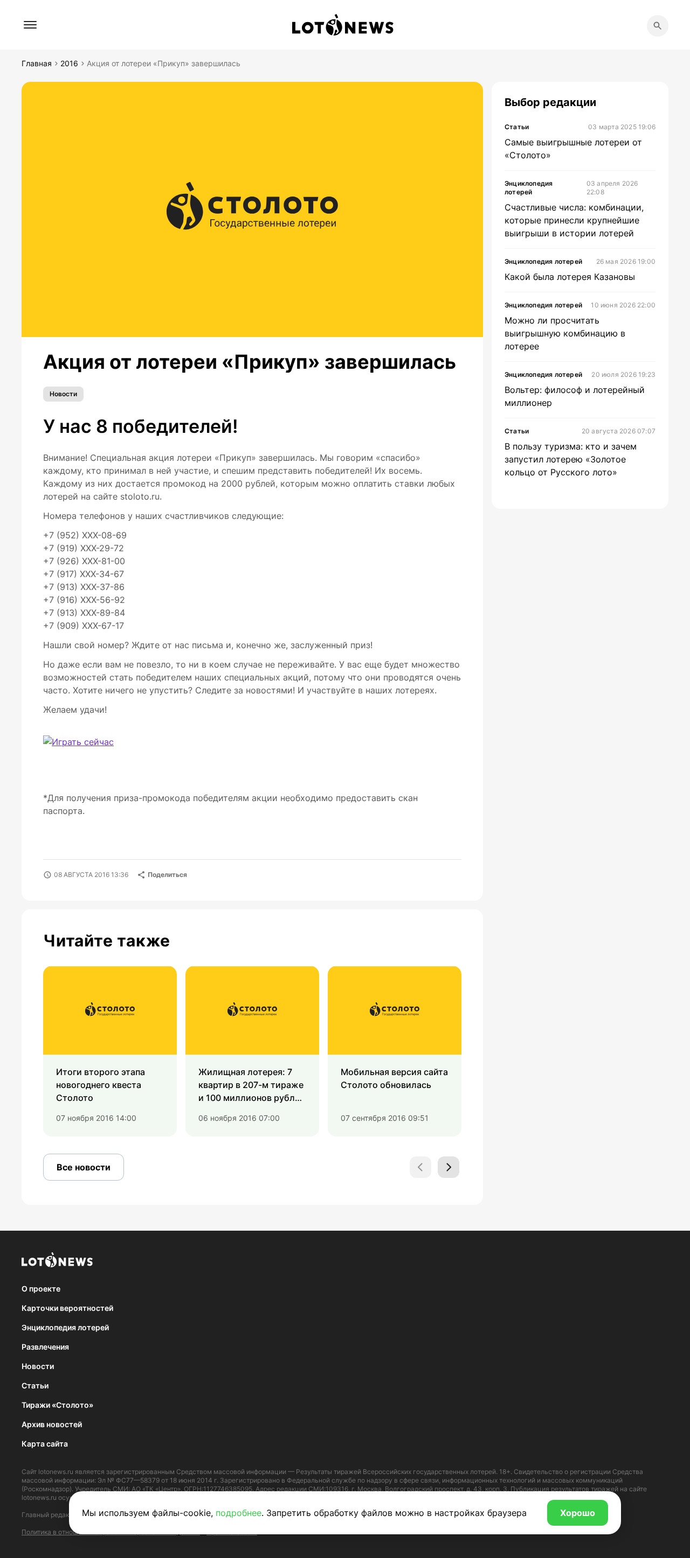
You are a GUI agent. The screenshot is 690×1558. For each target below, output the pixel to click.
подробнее (238, 1512)
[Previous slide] (420, 1167)
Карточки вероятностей (67, 1308)
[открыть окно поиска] (657, 26)
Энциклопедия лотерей (65, 1327)
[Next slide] (448, 1167)
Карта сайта (45, 1443)
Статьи (35, 1385)
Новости (63, 394)
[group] (110, 1051)
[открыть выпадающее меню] (30, 24)
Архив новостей (52, 1424)
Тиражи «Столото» (57, 1404)
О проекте (41, 1288)
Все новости (84, 1167)
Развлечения (45, 1346)
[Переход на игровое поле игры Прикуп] (111, 753)
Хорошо (577, 1512)
